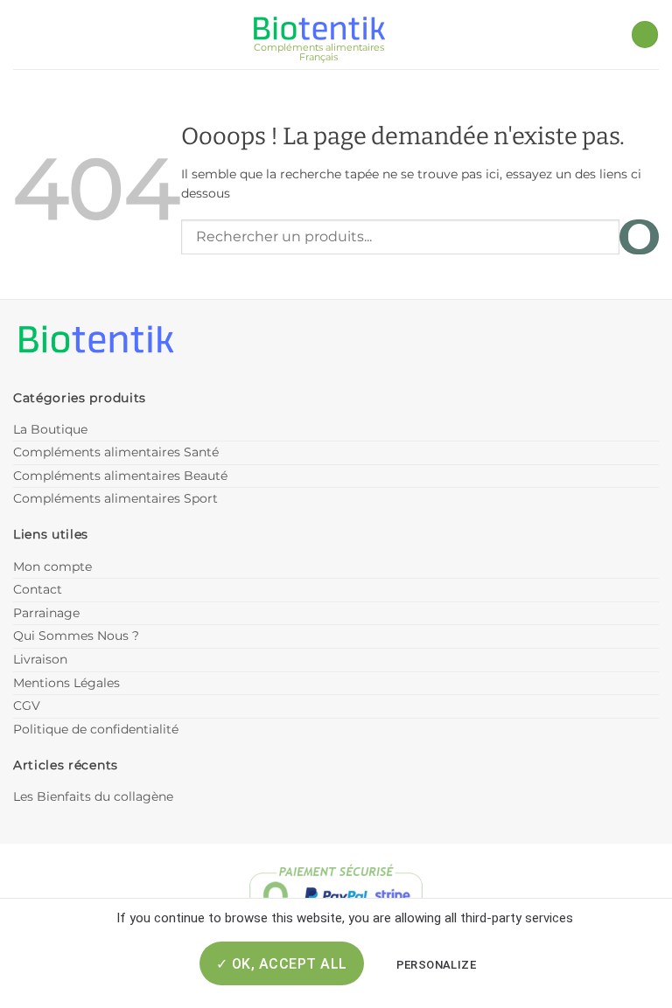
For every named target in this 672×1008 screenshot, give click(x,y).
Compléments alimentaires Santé (116, 452)
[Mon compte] (55, 34)
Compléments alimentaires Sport (115, 498)
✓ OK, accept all (281, 964)
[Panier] (645, 34)
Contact (37, 589)
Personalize (436, 964)
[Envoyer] (639, 236)
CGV (26, 706)
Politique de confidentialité (95, 729)
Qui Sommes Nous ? (76, 636)
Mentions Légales (66, 683)
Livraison (40, 659)
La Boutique (50, 429)
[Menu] (23, 34)
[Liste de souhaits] (609, 35)
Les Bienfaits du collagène (93, 796)
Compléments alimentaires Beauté (120, 476)
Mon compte (52, 567)
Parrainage (46, 613)
